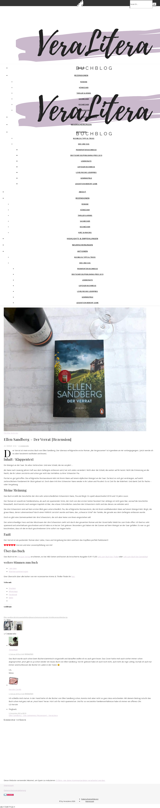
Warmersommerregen (18, 571)
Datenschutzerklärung (89, 799)
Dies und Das (84, 144)
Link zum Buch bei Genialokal (135, 556)
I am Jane (13, 568)
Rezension (56, 617)
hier (73, 576)
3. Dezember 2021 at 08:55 (17, 713)
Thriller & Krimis (83, 93)
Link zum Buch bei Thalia (108, 556)
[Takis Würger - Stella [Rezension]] (18, 629)
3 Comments (23, 446)
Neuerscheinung (35, 617)
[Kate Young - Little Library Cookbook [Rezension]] (9, 629)
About (81, 68)
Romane (83, 82)
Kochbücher (84, 104)
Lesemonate (86, 161)
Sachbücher (84, 99)
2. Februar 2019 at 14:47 (16, 654)
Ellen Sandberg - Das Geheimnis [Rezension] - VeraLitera (33, 715)
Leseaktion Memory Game (86, 184)
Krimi (16, 617)
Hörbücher (83, 88)
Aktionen (81, 132)
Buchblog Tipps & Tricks (83, 138)
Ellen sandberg (9, 617)
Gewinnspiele (86, 178)
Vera (8, 620)
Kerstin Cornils (15, 689)
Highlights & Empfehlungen (81, 117)
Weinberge (64, 617)
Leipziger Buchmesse (86, 167)
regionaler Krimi (46, 617)
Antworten (29, 654)
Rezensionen (81, 75)
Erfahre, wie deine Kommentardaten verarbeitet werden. (80, 780)
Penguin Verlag (23, 556)
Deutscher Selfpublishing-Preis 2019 (86, 155)
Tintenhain (13, 649)
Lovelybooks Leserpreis (86, 172)
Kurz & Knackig (83, 110)
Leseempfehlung (24, 617)
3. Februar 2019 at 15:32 (16, 694)
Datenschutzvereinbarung (15, 790)
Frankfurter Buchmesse (86, 150)
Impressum (9, 785)
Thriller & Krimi (11, 433)
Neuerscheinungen (81, 124)
